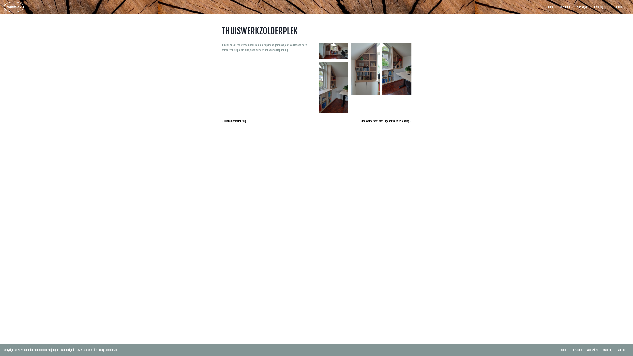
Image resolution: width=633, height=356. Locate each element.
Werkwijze (582, 7)
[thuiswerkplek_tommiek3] (396, 69)
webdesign (67, 350)
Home (550, 7)
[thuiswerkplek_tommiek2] (365, 69)
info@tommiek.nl (107, 350)
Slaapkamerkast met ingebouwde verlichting (385, 121)
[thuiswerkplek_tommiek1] (333, 51)
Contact (619, 7)
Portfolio (565, 7)
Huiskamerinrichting (235, 121)
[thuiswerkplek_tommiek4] (333, 87)
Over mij (598, 7)
